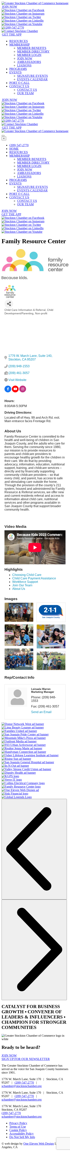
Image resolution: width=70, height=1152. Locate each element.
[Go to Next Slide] (34, 949)
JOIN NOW (24, 58)
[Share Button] (8, 303)
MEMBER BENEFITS (31, 48)
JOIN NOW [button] (9, 6)
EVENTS (15, 72)
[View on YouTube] (15, 391)
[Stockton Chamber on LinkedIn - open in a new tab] (23, 20)
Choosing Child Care (26, 574)
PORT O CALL (19, 82)
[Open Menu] (3, 135)
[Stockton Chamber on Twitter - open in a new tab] (21, 17)
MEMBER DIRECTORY (33, 51)
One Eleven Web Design (38, 1143)
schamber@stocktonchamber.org (22, 1086)
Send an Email (41, 712)
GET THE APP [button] (12, 34)
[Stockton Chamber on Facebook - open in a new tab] (23, 10)
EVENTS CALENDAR (32, 79)
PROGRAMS (18, 69)
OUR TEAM (25, 93)
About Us (18, 588)
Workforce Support (25, 581)
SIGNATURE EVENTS (32, 75)
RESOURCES (18, 41)
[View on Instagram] (22, 391)
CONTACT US (19, 86)
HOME (14, 148)
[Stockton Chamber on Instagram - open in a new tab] (23, 13)
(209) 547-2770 (19, 145)
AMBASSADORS (29, 62)
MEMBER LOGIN (29, 55)
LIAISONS (24, 65)
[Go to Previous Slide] (34, 849)
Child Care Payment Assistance (34, 578)
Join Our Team (22, 585)
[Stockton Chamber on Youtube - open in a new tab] (22, 24)
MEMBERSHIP (19, 44)
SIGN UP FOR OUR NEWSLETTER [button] (26, 1059)
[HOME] (35, 3)
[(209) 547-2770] (13, 27)
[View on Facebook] (7, 391)
